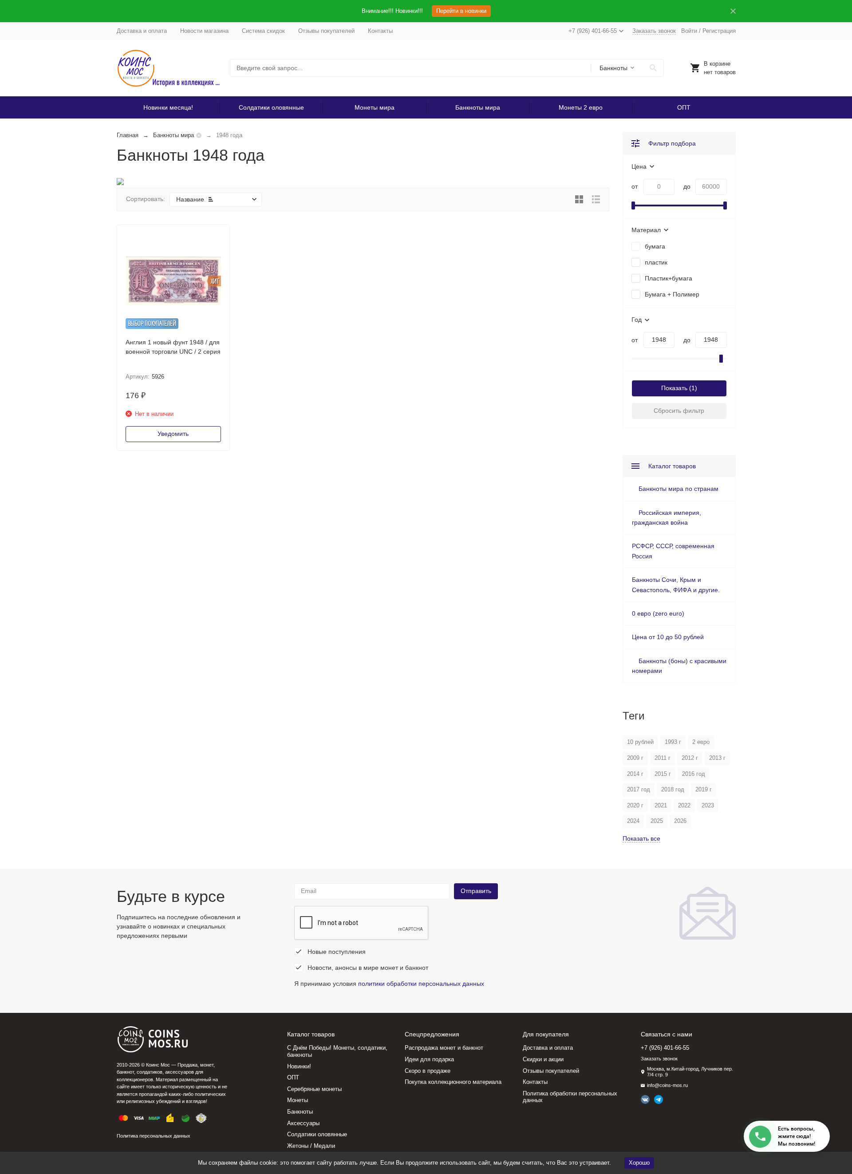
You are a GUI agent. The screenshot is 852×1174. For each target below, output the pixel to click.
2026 (680, 821)
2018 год (672, 789)
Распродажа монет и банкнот (444, 1047)
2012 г (690, 758)
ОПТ (683, 107)
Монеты (297, 1100)
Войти (689, 31)
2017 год (638, 789)
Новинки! (299, 1066)
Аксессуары (303, 1123)
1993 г (673, 742)
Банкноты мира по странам (678, 488)
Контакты (380, 31)
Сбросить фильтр (679, 410)
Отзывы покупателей (326, 31)
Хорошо (639, 1162)
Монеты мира (374, 107)
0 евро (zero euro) (658, 613)
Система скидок (263, 31)
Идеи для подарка (429, 1059)
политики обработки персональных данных (421, 983)
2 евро (701, 742)
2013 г (717, 758)
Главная (127, 135)
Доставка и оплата (142, 31)
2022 (684, 805)
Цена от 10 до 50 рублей (668, 636)
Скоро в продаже (427, 1070)
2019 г (703, 789)
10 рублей (640, 742)
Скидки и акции (543, 1059)
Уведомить (173, 433)
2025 (657, 821)
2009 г (635, 758)
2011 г (663, 758)
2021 (661, 805)
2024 (633, 821)
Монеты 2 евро (581, 107)
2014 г (635, 774)
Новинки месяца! (168, 107)
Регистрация (719, 31)
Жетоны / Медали (311, 1145)
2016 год (693, 774)
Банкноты (300, 1111)
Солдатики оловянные (271, 107)
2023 (708, 805)
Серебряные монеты (314, 1089)
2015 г (663, 774)
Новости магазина (204, 31)
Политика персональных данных (153, 1135)
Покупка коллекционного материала (453, 1082)
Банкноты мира (477, 107)
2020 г (635, 805)
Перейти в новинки (461, 11)
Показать (674, 387)
